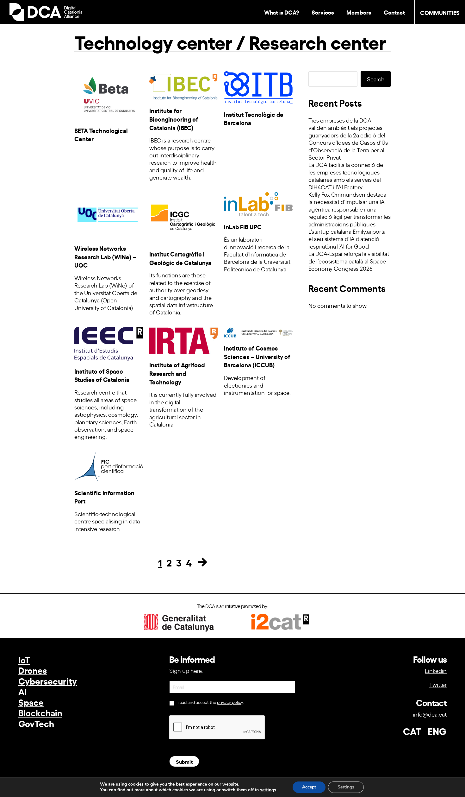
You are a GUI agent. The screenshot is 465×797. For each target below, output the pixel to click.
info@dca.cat (430, 714)
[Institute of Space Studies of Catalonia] (108, 342)
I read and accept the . (210, 702)
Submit (184, 761)
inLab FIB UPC (243, 226)
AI (22, 691)
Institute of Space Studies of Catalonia (101, 375)
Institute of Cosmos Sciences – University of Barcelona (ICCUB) (257, 356)
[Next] (202, 562)
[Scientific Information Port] (108, 465)
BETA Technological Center (101, 134)
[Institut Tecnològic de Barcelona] (258, 86)
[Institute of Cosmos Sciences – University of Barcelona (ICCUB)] (258, 330)
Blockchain (40, 712)
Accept (309, 787)
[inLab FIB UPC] (258, 202)
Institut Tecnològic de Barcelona (253, 118)
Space (31, 702)
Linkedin (436, 670)
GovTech (36, 723)
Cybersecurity (47, 680)
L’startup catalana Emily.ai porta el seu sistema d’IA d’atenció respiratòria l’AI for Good (347, 238)
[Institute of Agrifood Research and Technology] (183, 339)
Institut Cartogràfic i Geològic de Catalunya (180, 258)
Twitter (438, 684)
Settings (346, 787)
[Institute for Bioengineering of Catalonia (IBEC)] (183, 84)
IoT (24, 659)
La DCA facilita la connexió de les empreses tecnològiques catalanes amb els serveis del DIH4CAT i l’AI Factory (345, 175)
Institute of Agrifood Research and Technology (177, 373)
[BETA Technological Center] (108, 94)
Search (376, 79)
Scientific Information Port (104, 496)
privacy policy (230, 702)
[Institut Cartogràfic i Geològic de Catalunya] (183, 216)
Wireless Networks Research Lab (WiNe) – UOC (105, 256)
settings (268, 790)
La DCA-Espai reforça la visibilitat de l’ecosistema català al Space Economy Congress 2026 (348, 261)
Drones (32, 670)
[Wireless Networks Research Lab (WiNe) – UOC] (108, 213)
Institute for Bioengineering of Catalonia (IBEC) (173, 118)
